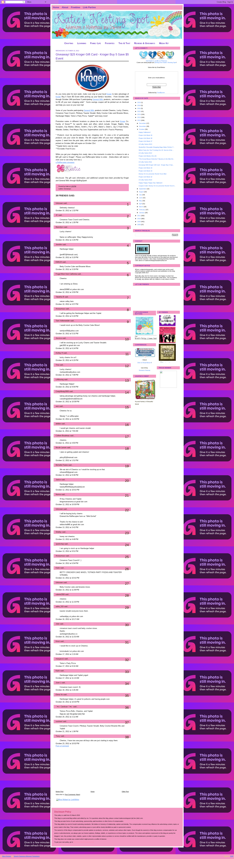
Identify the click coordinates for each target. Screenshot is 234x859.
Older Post (125, 791)
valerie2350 (60, 594)
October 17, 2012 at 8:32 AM (67, 666)
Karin (58, 671)
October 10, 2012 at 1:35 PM (67, 222)
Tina (57, 365)
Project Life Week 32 (145, 177)
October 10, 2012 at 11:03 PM (67, 419)
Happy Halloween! (145, 132)
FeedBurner (161, 92)
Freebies (75, 7)
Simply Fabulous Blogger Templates (27, 856)
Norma (58, 494)
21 (127, 495)
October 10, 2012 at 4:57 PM (67, 304)
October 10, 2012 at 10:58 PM (67, 402)
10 (127, 339)
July (140, 195)
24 (127, 545)
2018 (139, 105)
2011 (139, 215)
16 (127, 425)
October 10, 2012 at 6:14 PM (67, 348)
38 (127, 737)
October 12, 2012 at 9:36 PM (67, 475)
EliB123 (59, 262)
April (140, 203)
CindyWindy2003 (62, 391)
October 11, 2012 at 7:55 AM (67, 431)
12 (127, 366)
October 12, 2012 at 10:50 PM (67, 504)
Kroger (109, 94)
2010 (139, 218)
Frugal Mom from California (66, 274)
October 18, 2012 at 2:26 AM (67, 690)
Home (56, 7)
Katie (58, 568)
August (141, 192)
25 (127, 557)
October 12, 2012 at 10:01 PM (67, 490)
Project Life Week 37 (145, 141)
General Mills (98, 99)
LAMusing (60, 380)
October (142, 129)
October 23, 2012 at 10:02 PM (67, 743)
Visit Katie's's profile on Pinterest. (156, 61)
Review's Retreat (144, 370)
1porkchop (60, 544)
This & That (124, 43)
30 (127, 625)
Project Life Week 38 (145, 138)
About (65, 7)
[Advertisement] (76, 771)
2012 (139, 120)
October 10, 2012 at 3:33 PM (67, 269)
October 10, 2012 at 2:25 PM (67, 240)
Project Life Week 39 (145, 135)
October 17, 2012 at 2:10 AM (67, 654)
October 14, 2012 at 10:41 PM (67, 578)
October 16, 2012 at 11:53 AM (67, 637)
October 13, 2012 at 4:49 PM (67, 539)
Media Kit (164, 43)
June (141, 198)
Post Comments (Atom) (72, 794)
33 (127, 672)
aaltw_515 (60, 606)
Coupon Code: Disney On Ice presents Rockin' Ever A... (157, 186)
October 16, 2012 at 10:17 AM (67, 619)
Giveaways (67, 189)
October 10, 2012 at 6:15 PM (67, 360)
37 (127, 722)
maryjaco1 (60, 659)
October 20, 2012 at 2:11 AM (67, 717)
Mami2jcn (59, 227)
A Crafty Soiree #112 (145, 153)
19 (127, 466)
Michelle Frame (62, 465)
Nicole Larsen (61, 448)
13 (127, 380)
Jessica (59, 338)
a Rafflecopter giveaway (65, 162)
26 (127, 569)
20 (127, 481)
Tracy (58, 736)
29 (127, 607)
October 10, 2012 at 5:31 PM (67, 334)
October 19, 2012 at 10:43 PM (67, 702)
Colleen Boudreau (62, 436)
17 (127, 437)
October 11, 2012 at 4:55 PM (67, 443)
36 (127, 707)
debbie (58, 424)
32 (127, 660)
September (143, 189)
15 (127, 407)
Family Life (95, 43)
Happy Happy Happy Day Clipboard (150, 183)
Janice (58, 480)
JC (57, 215)
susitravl (59, 721)
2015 (139, 111)
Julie (57, 624)
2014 (139, 114)
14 (127, 392)
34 (127, 684)
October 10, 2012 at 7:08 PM (67, 375)
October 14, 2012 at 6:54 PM (67, 563)
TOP (231, 856)
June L (58, 683)
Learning (81, 43)
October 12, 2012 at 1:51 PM (67, 460)
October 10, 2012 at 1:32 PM (67, 211)
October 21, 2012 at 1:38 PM (67, 731)
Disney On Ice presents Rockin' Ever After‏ (153, 174)
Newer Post (59, 791)
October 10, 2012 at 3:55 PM (67, 292)
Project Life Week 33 (145, 171)
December (142, 123)
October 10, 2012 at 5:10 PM (67, 316)
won (57, 406)
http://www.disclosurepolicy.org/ (83, 842)
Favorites (109, 43)
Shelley (58, 532)
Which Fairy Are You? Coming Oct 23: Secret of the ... (156, 150)
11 (127, 354)
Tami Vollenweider (63, 321)
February (142, 209)
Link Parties (89, 7)
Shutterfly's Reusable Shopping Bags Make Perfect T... (157, 147)
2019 (139, 102)
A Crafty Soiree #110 (145, 180)
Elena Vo (59, 695)
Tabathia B (60, 297)
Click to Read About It (144, 362)
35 (127, 695)
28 (127, 595)
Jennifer (59, 245)
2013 (139, 117)
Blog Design (6, 856)
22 (127, 510)
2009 (139, 221)
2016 (139, 108)
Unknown (59, 203)
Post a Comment (62, 746)
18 (127, 448)
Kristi (58, 641)
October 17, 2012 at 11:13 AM (67, 678)
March (141, 206)
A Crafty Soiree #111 (145, 162)
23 (127, 533)
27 (127, 583)
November (142, 126)
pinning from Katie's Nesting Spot (165, 62)
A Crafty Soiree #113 (145, 144)
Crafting (68, 43)
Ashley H (59, 353)
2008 (139, 224)
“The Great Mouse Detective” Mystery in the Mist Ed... (156, 159)
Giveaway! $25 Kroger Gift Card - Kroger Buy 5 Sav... (156, 165)
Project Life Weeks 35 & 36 (147, 156)
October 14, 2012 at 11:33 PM (67, 602)
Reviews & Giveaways (144, 43)
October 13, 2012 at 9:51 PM (67, 551)
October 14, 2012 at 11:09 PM (67, 590)
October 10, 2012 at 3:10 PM (67, 257)
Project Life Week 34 (145, 168)
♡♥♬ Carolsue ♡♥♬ (64, 707)
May (140, 201)
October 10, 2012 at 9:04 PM (67, 387)
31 (127, 642)
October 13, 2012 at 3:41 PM (67, 527)
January (142, 212)
